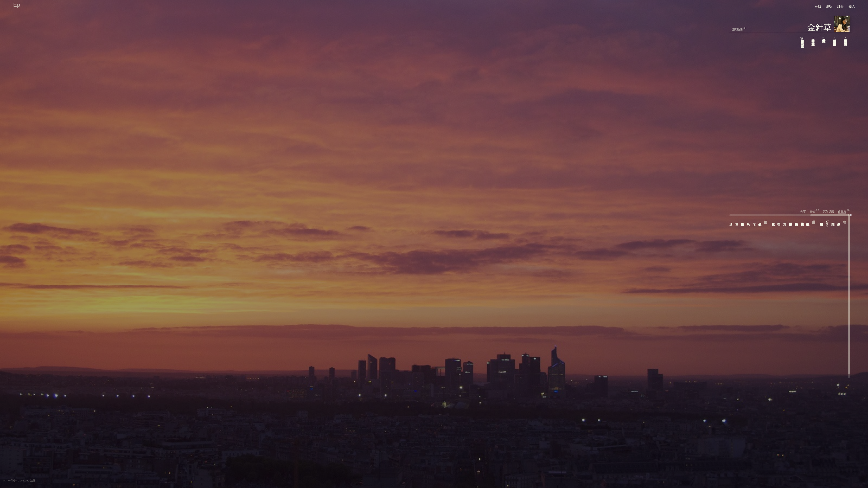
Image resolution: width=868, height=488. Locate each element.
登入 (852, 6)
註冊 (840, 6)
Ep (16, 5)
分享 (804, 211)
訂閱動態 (737, 29)
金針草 (819, 27)
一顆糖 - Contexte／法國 (21, 480)
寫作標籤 (830, 211)
